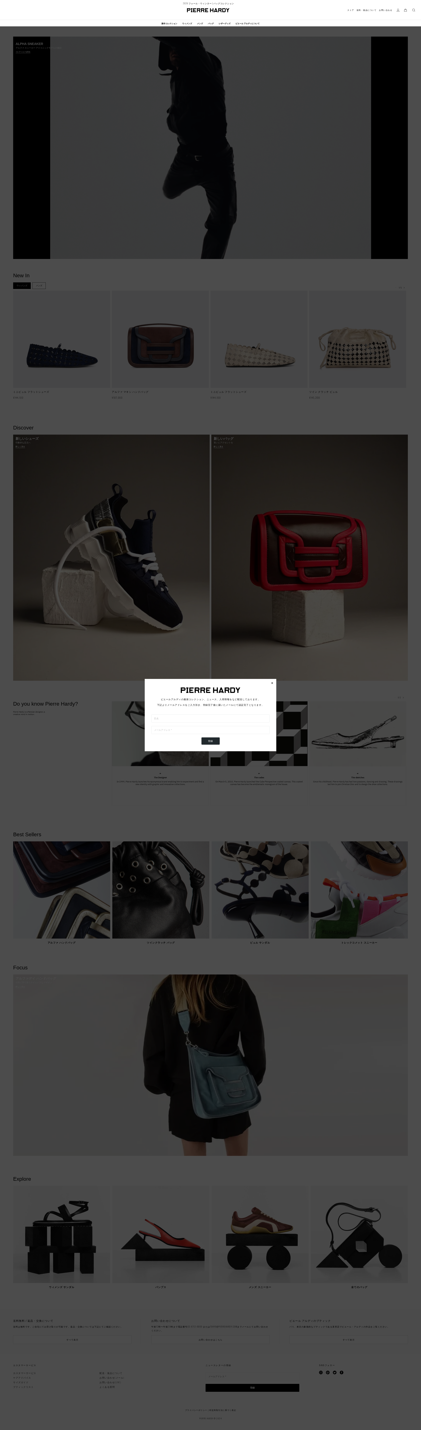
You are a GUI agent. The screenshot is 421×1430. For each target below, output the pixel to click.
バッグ (211, 23)
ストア (350, 10)
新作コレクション (169, 23)
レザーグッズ (225, 23)
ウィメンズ (187, 23)
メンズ (200, 23)
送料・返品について (367, 10)
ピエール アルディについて (247, 23)
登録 (210, 741)
